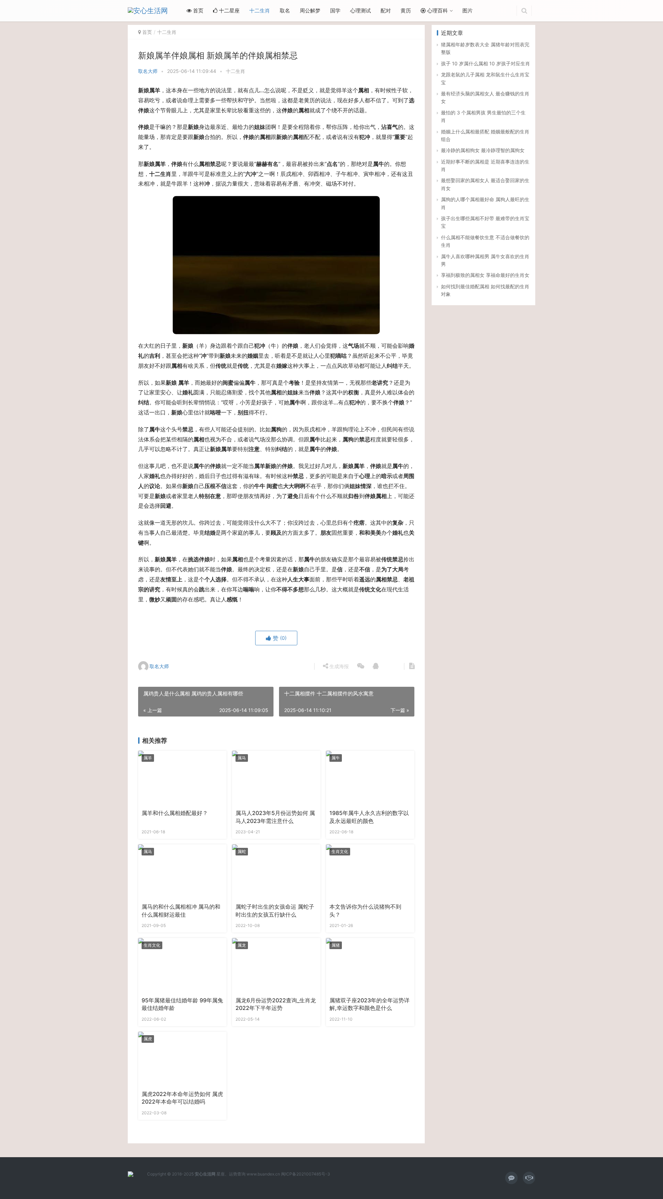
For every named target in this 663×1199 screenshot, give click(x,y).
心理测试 (360, 10)
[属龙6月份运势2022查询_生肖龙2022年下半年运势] (276, 965)
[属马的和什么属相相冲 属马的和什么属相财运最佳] (182, 872)
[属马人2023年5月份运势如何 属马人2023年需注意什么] (276, 778)
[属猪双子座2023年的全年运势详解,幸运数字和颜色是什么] (370, 965)
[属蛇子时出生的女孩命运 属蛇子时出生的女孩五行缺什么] (276, 872)
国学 (335, 10)
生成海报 (338, 666)
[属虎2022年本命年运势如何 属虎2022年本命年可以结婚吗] (182, 1059)
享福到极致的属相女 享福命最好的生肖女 (485, 275)
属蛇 (242, 851)
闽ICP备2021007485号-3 (305, 1174)
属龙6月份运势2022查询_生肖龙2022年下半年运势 (276, 1004)
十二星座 (229, 10)
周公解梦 (310, 10)
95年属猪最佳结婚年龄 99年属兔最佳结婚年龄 (182, 1004)
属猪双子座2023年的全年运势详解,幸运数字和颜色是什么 (369, 1004)
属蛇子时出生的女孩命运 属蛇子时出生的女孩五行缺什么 (275, 910)
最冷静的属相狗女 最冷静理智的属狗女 (483, 150)
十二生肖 (259, 10)
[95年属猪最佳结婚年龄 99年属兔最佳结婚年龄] (182, 965)
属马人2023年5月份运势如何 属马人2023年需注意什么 (275, 817)
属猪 (336, 945)
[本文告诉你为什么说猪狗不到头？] (370, 872)
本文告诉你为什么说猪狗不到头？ (365, 910)
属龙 (242, 945)
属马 (242, 757)
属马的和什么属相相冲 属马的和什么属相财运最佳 (181, 910)
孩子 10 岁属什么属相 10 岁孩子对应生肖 (485, 63)
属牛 (336, 757)
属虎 (148, 1038)
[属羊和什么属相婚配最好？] (182, 778)
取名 (285, 10)
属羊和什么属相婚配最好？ (175, 813)
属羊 (148, 757)
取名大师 (147, 71)
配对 (386, 10)
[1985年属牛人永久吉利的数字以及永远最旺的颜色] (370, 778)
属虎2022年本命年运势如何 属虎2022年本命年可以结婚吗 (182, 1098)
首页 (197, 10)
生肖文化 (340, 851)
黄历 (406, 10)
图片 (467, 10)
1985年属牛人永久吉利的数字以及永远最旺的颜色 (369, 817)
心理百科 (437, 10)
